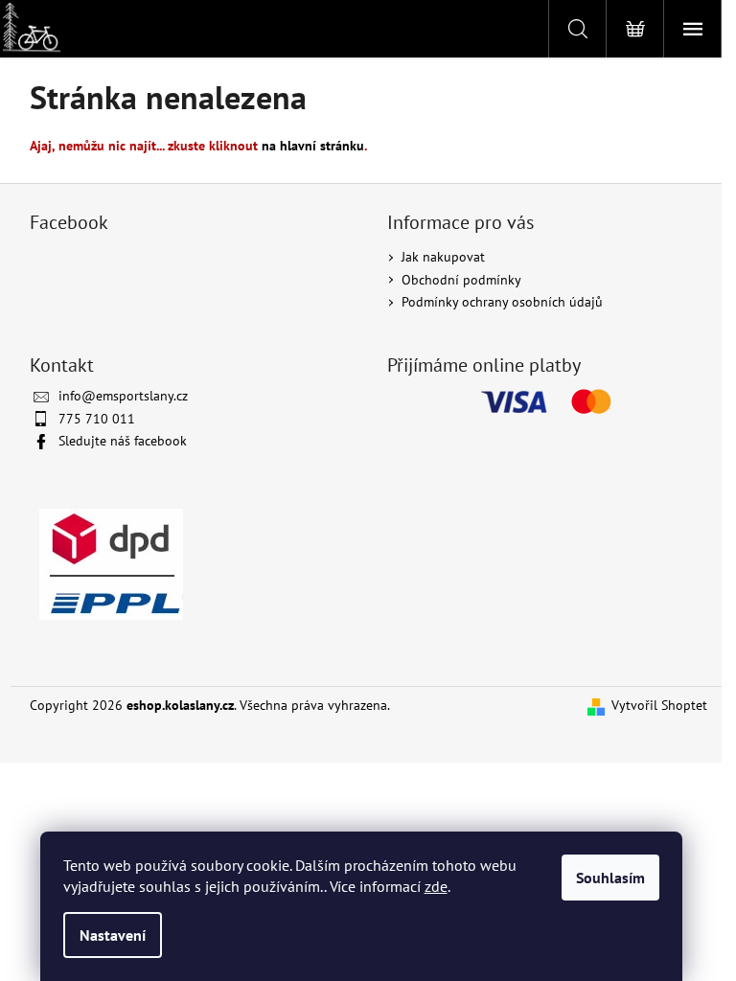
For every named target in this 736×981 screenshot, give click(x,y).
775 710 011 (96, 418)
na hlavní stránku (313, 145)
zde (436, 886)
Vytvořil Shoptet (659, 705)
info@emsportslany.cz (123, 395)
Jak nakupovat (443, 256)
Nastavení (113, 935)
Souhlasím (610, 877)
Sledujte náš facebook (122, 440)
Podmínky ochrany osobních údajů (502, 301)
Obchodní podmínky (461, 279)
